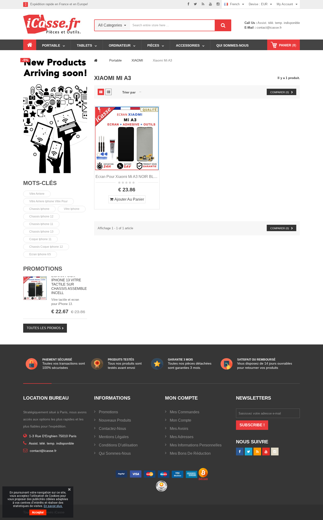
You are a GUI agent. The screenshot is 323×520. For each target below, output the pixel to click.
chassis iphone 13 (41, 231)
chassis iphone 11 (41, 224)
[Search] (223, 25)
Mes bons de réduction (190, 453)
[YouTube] (266, 451)
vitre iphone (71, 209)
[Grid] (101, 92)
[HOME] (29, 45)
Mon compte (180, 420)
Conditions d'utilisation (118, 445)
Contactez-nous (112, 429)
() (287, 45)
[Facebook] (188, 4)
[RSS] (203, 4)
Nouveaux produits (115, 420)
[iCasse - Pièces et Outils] (55, 24)
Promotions (42, 268)
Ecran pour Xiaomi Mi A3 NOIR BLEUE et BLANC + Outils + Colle (127, 177)
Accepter (38, 512)
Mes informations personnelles (196, 445)
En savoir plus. (53, 506)
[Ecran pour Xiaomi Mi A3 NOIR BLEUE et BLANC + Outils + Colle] (127, 138)
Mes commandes (184, 412)
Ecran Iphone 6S (40, 254)
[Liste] (108, 92)
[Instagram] (218, 4)
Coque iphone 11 (40, 239)
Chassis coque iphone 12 (46, 246)
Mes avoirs (179, 429)
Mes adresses (181, 437)
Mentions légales (114, 437)
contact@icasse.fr (269, 27)
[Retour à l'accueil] (96, 60)
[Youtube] (210, 4)
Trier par (128, 92)
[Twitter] (195, 4)
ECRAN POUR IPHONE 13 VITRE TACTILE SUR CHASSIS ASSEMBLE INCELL (69, 284)
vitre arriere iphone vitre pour (48, 201)
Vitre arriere (36, 193)
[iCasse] (55, 115)
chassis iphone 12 (41, 216)
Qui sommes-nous (115, 453)
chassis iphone (39, 209)
